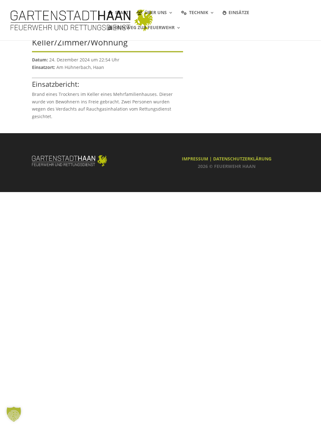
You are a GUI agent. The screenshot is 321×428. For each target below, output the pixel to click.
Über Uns (156, 12)
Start (122, 12)
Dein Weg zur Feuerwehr (144, 27)
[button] (14, 414)
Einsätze (239, 12)
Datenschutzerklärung (242, 159)
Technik (198, 12)
